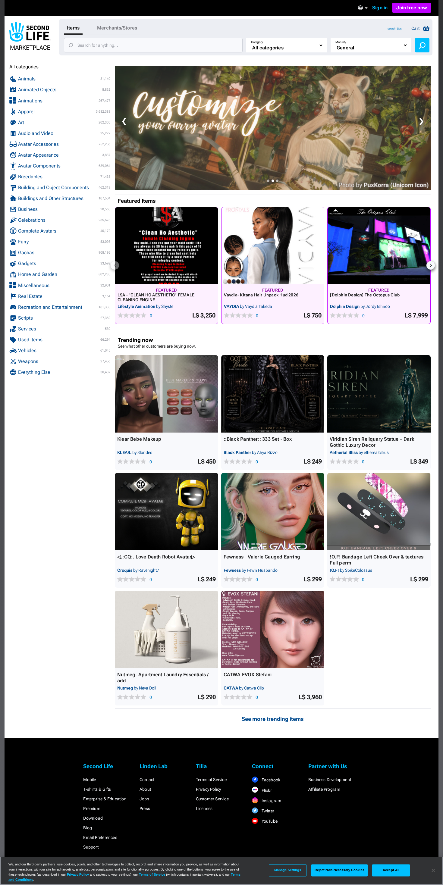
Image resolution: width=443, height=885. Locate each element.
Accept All (391, 870)
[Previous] (115, 265)
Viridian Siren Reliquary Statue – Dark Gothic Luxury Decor (372, 442)
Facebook (270, 779)
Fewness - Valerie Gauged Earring (262, 557)
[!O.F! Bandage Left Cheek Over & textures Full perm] (379, 511)
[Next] (430, 265)
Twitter (267, 810)
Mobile (89, 779)
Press (145, 808)
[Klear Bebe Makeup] (166, 394)
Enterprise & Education (104, 798)
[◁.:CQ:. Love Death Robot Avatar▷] (166, 511)
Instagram (270, 800)
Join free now (411, 8)
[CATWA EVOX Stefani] (273, 629)
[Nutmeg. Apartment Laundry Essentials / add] (166, 629)
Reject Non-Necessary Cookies (339, 870)
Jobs (144, 798)
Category (257, 42)
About (145, 789)
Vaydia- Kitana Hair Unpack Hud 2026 (261, 294)
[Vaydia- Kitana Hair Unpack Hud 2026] (273, 245)
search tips (395, 28)
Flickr (266, 790)
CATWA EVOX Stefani (248, 674)
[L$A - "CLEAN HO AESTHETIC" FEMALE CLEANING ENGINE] (166, 245)
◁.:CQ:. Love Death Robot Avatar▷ (156, 557)
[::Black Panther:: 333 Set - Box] (273, 394)
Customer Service (212, 798)
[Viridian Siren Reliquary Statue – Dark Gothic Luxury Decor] (379, 394)
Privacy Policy (208, 789)
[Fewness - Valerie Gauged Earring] (273, 511)
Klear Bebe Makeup (139, 439)
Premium (91, 808)
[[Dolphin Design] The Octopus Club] (379, 245)
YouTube (269, 821)
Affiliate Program (324, 789)
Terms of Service (211, 779)
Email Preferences (100, 837)
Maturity (340, 42)
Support (90, 847)
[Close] (433, 870)
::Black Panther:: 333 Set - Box (258, 439)
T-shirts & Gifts (97, 789)
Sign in (380, 8)
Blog (87, 827)
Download (93, 818)
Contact (147, 779)
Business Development (329, 779)
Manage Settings (287, 870)
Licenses (204, 808)
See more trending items (273, 719)
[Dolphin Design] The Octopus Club (365, 294)
